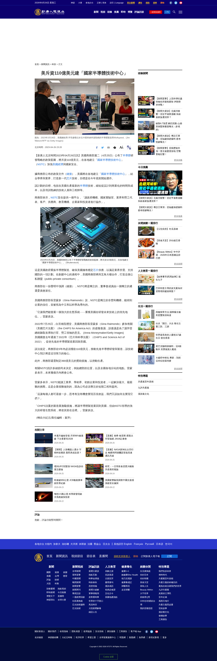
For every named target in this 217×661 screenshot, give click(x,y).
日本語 (159, 544)
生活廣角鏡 (145, 571)
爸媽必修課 (110, 590)
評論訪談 (139, 12)
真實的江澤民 (165, 593)
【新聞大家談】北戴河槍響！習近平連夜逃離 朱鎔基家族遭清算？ (168, 114)
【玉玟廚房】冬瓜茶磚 (167, 229)
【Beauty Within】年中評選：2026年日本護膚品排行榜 (168, 255)
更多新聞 (178, 264)
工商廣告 (163, 619)
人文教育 (110, 566)
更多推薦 (178, 216)
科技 (54, 64)
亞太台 (106, 544)
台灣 (57, 576)
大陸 (48, 583)
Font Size (121, 147)
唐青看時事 (94, 597)
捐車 (155, 3)
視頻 (103, 12)
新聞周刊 (76, 590)
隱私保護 (76, 631)
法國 (90, 544)
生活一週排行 (145, 306)
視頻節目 (77, 556)
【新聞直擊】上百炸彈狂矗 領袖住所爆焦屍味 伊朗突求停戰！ (169, 101)
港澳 (57, 572)
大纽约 (48, 544)
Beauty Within (146, 590)
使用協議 (87, 631)
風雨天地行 (164, 601)
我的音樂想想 (146, 608)
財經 (57, 579)
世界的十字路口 (96, 601)
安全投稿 (99, 631)
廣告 (140, 3)
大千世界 (144, 593)
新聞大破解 (94, 590)
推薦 (116, 12)
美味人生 (144, 586)
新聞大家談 (94, 571)
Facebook (170, 2)
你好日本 (144, 575)
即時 (123, 12)
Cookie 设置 (108, 657)
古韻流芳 (109, 578)
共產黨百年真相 (146, 381)
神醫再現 (125, 586)
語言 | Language (117, 3)
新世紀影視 (154, 637)
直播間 (103, 556)
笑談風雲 (109, 575)
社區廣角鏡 (77, 601)
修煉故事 (163, 615)
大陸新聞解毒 (95, 608)
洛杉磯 (65, 544)
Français (138, 544)
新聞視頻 (77, 566)
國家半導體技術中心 (109, 159)
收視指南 (64, 631)
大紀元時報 (67, 637)
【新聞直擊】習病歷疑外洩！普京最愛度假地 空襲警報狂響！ (168, 151)
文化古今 (109, 593)
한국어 (168, 544)
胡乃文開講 (126, 578)
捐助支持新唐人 (122, 556)
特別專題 (143, 375)
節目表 (91, 556)
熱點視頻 (62, 588)
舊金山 (97, 544)
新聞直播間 (156, 12)
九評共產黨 (143, 387)
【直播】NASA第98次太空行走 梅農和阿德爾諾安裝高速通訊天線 (119, 452)
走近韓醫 (125, 590)
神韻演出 (50, 600)
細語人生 (93, 612)
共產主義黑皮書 (166, 604)
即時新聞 (50, 592)
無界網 (142, 637)
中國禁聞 (76, 578)
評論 (48, 579)
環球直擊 (76, 575)
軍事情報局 (94, 593)
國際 (48, 572)
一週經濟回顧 (78, 597)
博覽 (130, 12)
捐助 (148, 3)
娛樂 (65, 572)
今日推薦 (143, 167)
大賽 (80, 3)
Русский (149, 544)
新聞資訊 (45, 64)
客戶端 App (136, 631)
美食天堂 (144, 582)
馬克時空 (93, 604)
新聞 (96, 12)
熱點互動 (93, 575)
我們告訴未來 (165, 571)
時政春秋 (93, 582)
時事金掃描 (94, 578)
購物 (162, 3)
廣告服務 (111, 631)
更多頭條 (178, 160)
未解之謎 (109, 571)
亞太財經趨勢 (78, 604)
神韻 (73, 3)
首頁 (37, 64)
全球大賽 (62, 600)
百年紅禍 (163, 597)
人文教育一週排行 (148, 270)
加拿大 (56, 544)
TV (168, 12)
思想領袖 (93, 586)
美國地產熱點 (111, 597)
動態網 (132, 637)
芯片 (69, 178)
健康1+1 (125, 571)
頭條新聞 (143, 73)
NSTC (41, 164)
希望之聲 (92, 637)
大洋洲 (74, 544)
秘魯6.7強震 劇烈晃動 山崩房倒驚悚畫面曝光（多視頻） (169, 126)
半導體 (127, 155)
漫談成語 (109, 586)
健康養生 (126, 566)
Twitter (175, 2)
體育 (65, 576)
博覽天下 (50, 596)
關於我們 (52, 631)
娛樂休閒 (145, 566)
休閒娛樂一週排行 (148, 223)
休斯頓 (82, 544)
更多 (165, 637)
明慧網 (122, 637)
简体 (104, 3)
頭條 (109, 12)
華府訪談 (76, 593)
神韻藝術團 (53, 637)
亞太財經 (76, 608)
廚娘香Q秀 (145, 597)
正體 (99, 3)
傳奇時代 (163, 575)
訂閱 (169, 556)
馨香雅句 (109, 582)
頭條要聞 (50, 588)
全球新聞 (76, 571)
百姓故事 (163, 608)
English (128, 544)
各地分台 (89, 3)
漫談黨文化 (143, 394)
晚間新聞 (76, 582)
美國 (48, 576)
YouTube (180, 2)
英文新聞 (131, 3)
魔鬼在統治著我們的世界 (170, 586)
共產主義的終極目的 (168, 582)
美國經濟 (58, 164)
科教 (57, 583)
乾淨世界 (80, 637)
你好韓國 (144, 578)
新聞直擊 (76, 586)
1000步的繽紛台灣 (147, 603)
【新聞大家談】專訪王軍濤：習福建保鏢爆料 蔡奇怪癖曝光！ (168, 139)
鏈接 (69, 173)
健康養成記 (126, 582)
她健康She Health (129, 575)
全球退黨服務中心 (107, 637)
